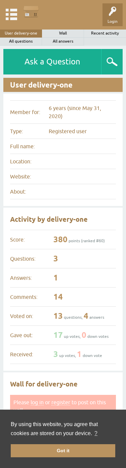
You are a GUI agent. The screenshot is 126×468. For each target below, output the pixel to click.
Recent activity (105, 33)
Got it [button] (63, 450)
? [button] (95, 433)
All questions (21, 41)
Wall (63, 33)
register (60, 402)
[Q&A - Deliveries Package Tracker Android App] (31, 11)
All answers (63, 41)
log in (37, 402)
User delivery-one (21, 33)
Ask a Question (52, 61)
